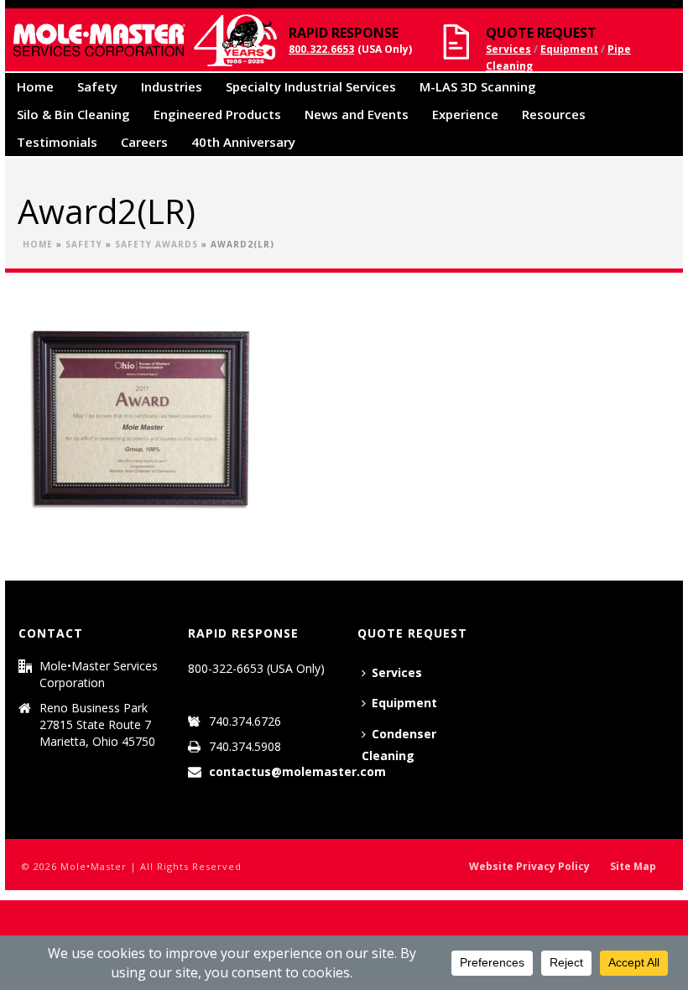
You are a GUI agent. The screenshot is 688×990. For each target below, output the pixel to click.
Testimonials (57, 141)
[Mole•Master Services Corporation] (142, 39)
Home (35, 86)
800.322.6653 (321, 49)
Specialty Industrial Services (311, 86)
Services (508, 49)
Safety (97, 86)
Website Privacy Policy (529, 866)
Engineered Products (217, 114)
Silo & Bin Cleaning (73, 114)
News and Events (357, 114)
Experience (465, 114)
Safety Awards (156, 244)
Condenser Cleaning (399, 745)
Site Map (633, 866)
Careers (144, 141)
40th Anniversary (243, 141)
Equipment (569, 49)
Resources (554, 114)
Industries (171, 86)
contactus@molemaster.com (297, 771)
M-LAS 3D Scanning (478, 86)
